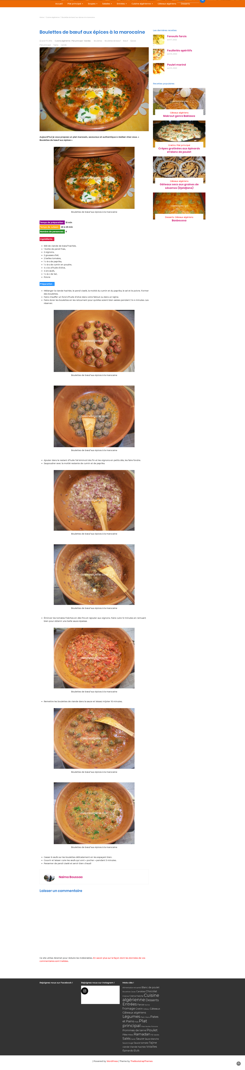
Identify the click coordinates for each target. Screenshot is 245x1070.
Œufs (136, 1050)
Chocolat (151, 991)
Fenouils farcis (177, 36)
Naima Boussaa (71, 877)
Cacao (133, 992)
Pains (147, 1017)
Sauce (140, 1038)
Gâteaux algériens (167, 3)
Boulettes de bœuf (113, 41)
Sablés (156, 1035)
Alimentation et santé (131, 988)
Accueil (59, 3)
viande (63, 45)
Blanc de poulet (150, 987)
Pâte (124, 1034)
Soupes (92, 3)
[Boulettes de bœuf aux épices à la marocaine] (94, 178)
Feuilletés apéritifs (179, 50)
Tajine (55, 45)
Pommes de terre (134, 1030)
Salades (106, 3)
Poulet (152, 1030)
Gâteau (146, 1009)
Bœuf (125, 41)
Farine (147, 1005)
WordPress (112, 1061)
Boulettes (98, 41)
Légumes (131, 1016)
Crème (125, 996)
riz (152, 1034)
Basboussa (179, 220)
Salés (126, 1038)
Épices (133, 41)
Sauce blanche (152, 1039)
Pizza (136, 1022)
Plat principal (74, 3)
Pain (143, 1017)
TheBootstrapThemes (141, 1061)
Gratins (172, 145)
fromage (128, 1008)
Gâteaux (155, 1008)
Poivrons (154, 1026)
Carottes (140, 991)
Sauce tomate (141, 1042)
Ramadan (142, 1034)
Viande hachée (138, 1046)
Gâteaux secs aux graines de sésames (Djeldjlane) (179, 186)
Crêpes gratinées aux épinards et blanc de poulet (179, 150)
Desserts (185, 3)
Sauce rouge (127, 1043)
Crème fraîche (136, 996)
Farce (140, 1004)
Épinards (127, 1050)
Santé (133, 1039)
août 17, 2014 (47, 41)
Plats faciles (146, 1026)
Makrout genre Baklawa (179, 116)
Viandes (87, 41)
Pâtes (130, 1035)
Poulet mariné (176, 64)
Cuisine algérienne (141, 3)
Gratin (139, 1008)
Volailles (151, 1046)
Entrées (121, 3)
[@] (100, 990)
